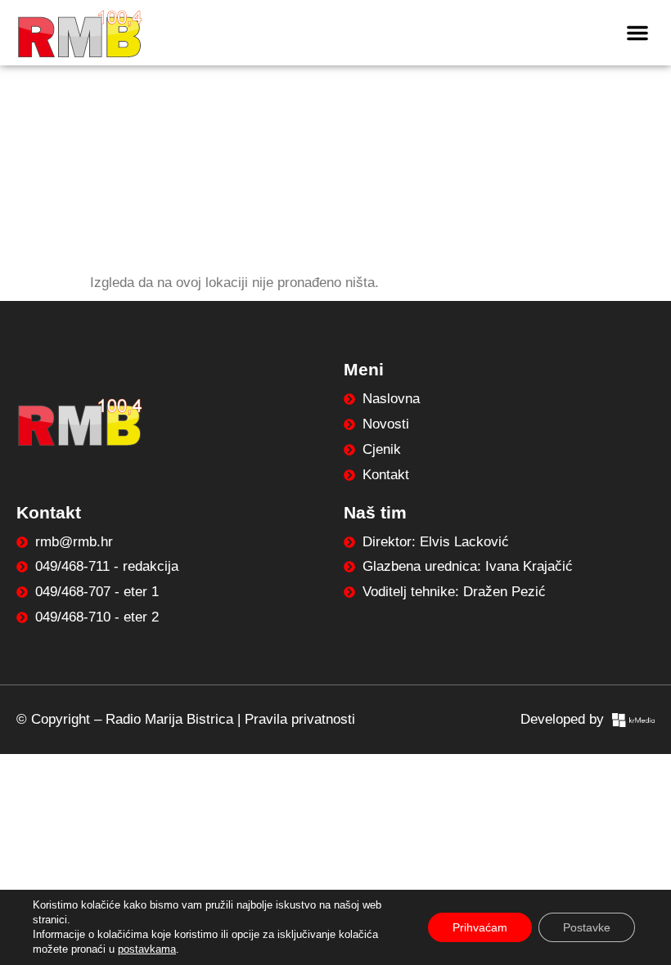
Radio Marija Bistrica (169, 719)
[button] (637, 33)
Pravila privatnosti (300, 719)
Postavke (586, 927)
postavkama (147, 949)
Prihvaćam (480, 927)
